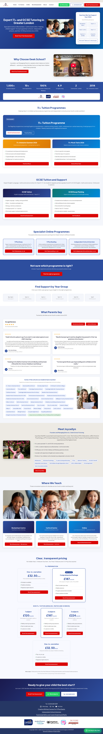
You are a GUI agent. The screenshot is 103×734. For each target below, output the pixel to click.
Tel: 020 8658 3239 (69, 694)
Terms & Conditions (48, 731)
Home (14, 4)
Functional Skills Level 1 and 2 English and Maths (51, 715)
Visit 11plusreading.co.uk (51, 251)
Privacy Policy (56, 731)
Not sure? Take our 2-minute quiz (88, 40)
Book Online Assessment (84, 542)
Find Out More (28, 133)
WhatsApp (65, 5)
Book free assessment (34, 592)
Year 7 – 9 (93, 29)
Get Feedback (76, 215)
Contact (51, 4)
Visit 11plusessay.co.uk (18, 251)
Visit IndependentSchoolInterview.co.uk (84, 251)
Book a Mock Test (76, 163)
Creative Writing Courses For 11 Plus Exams (51, 709)
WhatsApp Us (53, 694)
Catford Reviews (92, 324)
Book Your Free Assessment (23, 36)
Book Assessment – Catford (51, 544)
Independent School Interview (51, 712)
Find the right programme (51, 274)
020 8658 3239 (78, 5)
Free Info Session (93, 34)
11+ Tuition (21, 4)
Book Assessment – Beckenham (18, 544)
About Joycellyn (39, 470)
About (45, 4)
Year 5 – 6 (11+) (82, 29)
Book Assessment (36, 4)
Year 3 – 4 (93, 23)
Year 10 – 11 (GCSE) (82, 34)
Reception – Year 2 (83, 24)
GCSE (27, 4)
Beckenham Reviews (78, 324)
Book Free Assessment (92, 5)
